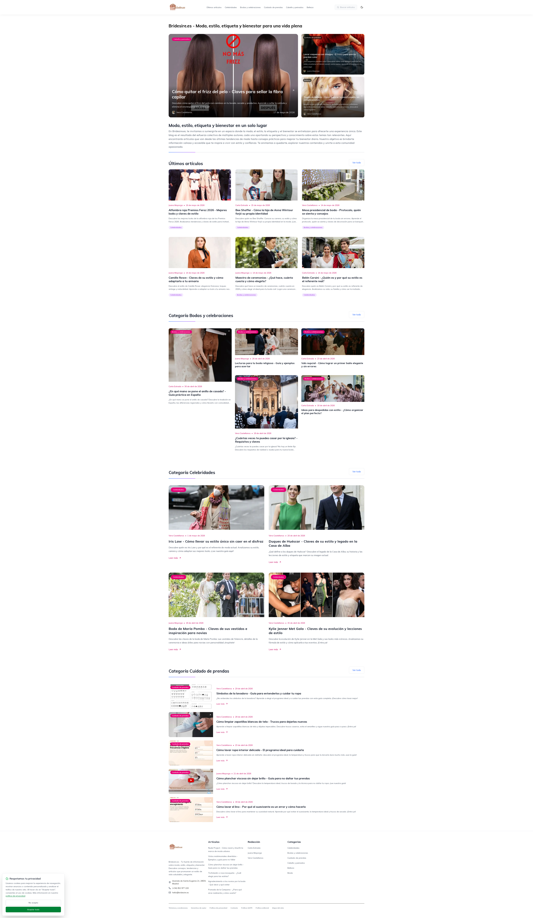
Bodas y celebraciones (250, 7)
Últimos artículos (214, 7)
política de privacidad (15, 896)
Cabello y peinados (294, 7)
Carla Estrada (241, 205)
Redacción (254, 841)
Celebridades (231, 7)
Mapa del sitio (278, 908)
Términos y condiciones (178, 908)
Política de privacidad (218, 908)
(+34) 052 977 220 (180, 888)
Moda (290, 873)
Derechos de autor (198, 908)
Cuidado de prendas (273, 7)
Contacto (234, 908)
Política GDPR (246, 908)
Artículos (213, 841)
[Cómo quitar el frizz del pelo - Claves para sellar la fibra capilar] (233, 75)
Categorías (294, 841)
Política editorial (262, 908)
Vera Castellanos (310, 205)
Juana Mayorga (176, 205)
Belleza (310, 7)
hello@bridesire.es (180, 892)
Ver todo (356, 162)
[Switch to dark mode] (361, 7)
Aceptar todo (33, 909)
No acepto (33, 902)
